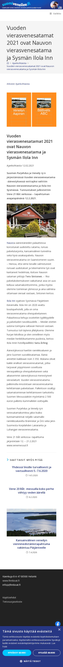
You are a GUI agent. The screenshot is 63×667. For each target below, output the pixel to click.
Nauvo (10, 242)
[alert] (31, 646)
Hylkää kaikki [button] (46, 652)
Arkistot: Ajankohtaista (18, 83)
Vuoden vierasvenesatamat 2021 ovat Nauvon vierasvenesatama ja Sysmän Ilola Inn (30, 68)
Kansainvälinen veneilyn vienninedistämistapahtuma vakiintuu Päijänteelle (31, 544)
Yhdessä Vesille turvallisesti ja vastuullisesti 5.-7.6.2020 (31, 469)
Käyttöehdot (9, 597)
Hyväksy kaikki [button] (17, 652)
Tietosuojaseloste (12, 601)
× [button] (59, 629)
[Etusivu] (8, 63)
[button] (31, 661)
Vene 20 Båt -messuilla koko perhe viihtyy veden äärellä (31, 490)
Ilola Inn (11, 300)
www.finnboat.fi (11, 580)
